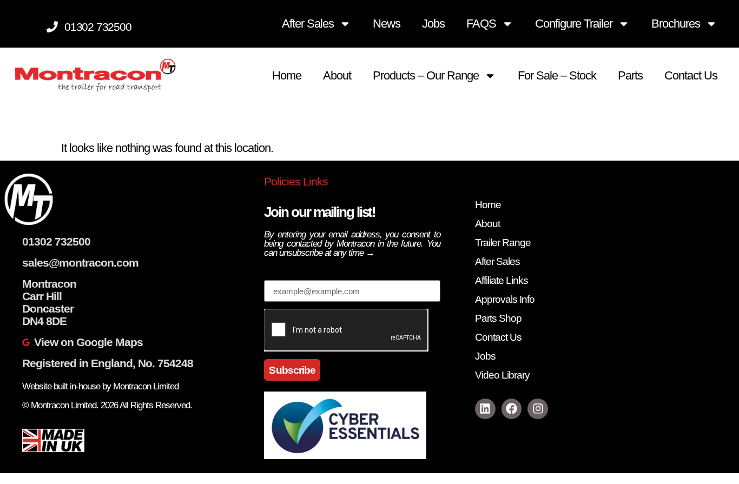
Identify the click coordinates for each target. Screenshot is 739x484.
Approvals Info (505, 299)
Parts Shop (498, 318)
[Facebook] (512, 409)
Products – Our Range (426, 75)
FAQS (481, 23)
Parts (630, 75)
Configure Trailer (573, 23)
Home (286, 75)
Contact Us (690, 75)
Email (277, 274)
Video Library (502, 375)
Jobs (433, 23)
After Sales (308, 23)
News (386, 23)
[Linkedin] (485, 409)
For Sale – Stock (557, 75)
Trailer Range (503, 242)
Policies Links (296, 181)
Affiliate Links (501, 280)
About (337, 75)
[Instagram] (537, 409)
